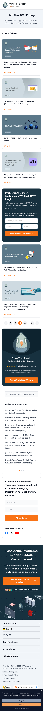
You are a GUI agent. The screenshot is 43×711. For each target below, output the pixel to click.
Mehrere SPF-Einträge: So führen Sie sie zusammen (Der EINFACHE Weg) (20, 445)
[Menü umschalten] (38, 3)
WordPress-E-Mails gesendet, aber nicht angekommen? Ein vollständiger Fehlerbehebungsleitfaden (20, 306)
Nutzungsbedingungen (10, 672)
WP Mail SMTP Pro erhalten (20, 580)
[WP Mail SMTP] (14, 5)
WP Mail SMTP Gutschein (11, 681)
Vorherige (6, 327)
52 (32, 323)
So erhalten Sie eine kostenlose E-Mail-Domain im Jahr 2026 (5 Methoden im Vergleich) (20, 428)
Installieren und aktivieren (21, 234)
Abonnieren (21, 518)
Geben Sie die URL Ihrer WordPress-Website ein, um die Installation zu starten (21, 214)
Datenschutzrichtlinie (10, 675)
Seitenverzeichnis (9, 678)
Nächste (37, 327)
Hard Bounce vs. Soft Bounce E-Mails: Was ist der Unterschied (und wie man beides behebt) (20, 64)
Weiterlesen (8, 72)
